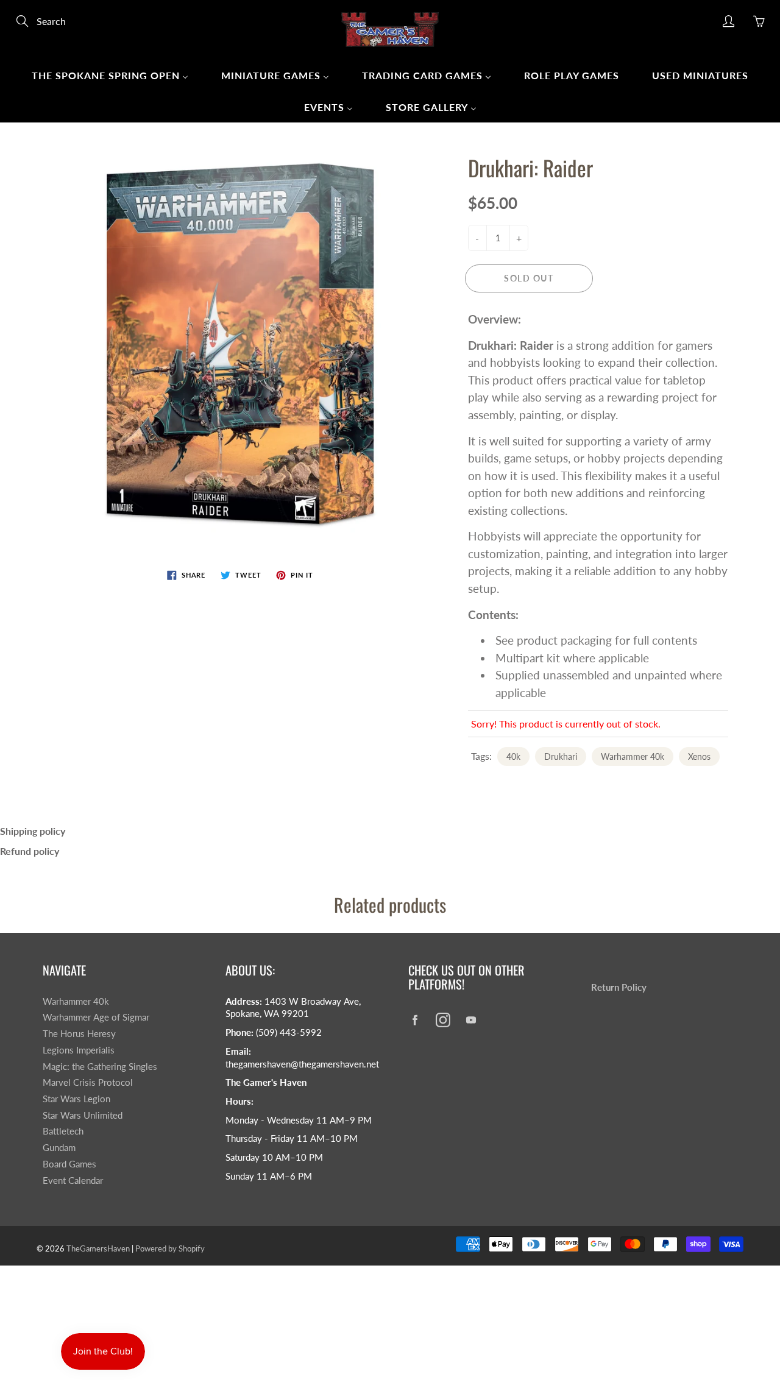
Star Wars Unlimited (82, 1115)
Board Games (69, 1164)
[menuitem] (110, 75)
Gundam (59, 1147)
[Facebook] (414, 1019)
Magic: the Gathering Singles (100, 1066)
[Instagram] (442, 1019)
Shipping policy (32, 831)
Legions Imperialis (79, 1050)
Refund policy (29, 851)
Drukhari (560, 756)
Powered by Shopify (170, 1248)
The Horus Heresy (79, 1034)
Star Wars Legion (76, 1099)
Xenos (699, 756)
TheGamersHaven (98, 1248)
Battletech (63, 1131)
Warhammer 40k (632, 756)
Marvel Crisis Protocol (88, 1082)
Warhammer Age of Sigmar (96, 1017)
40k (513, 756)
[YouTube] (470, 1019)
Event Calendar (73, 1180)
